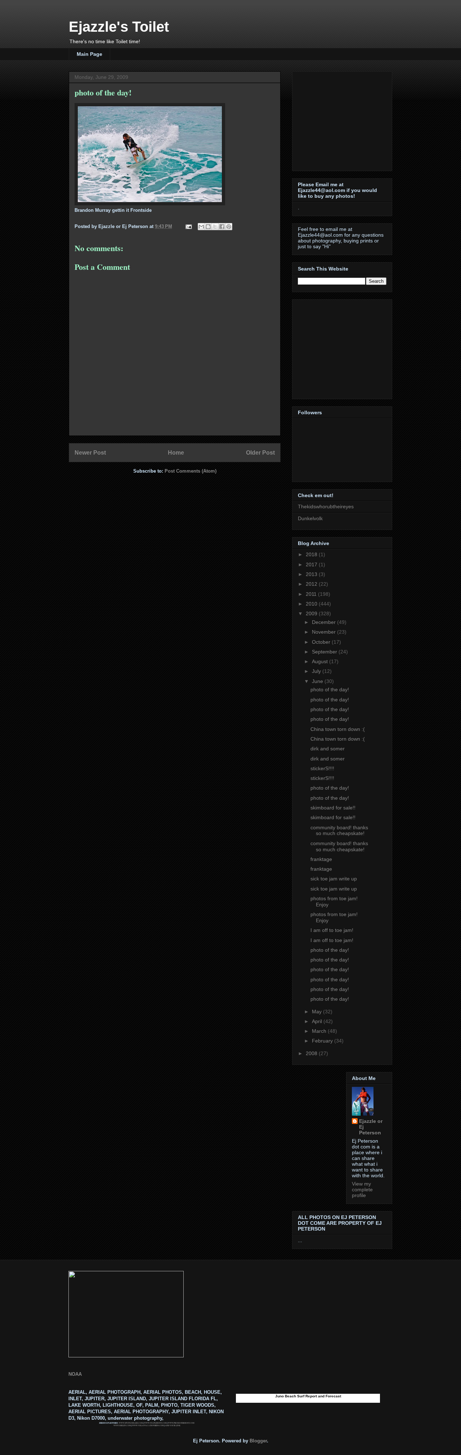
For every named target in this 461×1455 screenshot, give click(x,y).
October (322, 642)
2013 (312, 574)
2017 (312, 564)
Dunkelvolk (310, 518)
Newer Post (90, 453)
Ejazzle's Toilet (119, 27)
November (324, 632)
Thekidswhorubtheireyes (326, 506)
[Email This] (201, 226)
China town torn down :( (337, 729)
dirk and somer (327, 748)
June (318, 681)
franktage (321, 859)
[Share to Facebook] (221, 226)
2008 (312, 1053)
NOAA (75, 1374)
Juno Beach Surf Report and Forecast (308, 1396)
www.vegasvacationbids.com (148, 1425)
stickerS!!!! (322, 768)
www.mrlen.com (122, 1425)
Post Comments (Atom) (190, 471)
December (324, 622)
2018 (312, 554)
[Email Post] (188, 226)
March (320, 1031)
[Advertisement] (343, 119)
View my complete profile (362, 1189)
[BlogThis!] (208, 226)
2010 (312, 604)
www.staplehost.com (155, 1422)
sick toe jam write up (333, 879)
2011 (312, 594)
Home (176, 453)
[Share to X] (215, 226)
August (320, 661)
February (323, 1041)
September (325, 652)
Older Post (260, 453)
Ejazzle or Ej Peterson (370, 1126)
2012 (312, 584)
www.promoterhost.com (181, 1422)
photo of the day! (329, 689)
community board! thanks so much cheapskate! (339, 830)
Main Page (89, 54)
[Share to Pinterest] (228, 226)
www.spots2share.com (131, 1422)
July (317, 671)
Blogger (258, 1440)
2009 (312, 613)
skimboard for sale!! (332, 808)
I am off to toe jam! (331, 930)
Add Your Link (172, 1425)
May (317, 1011)
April (317, 1021)
